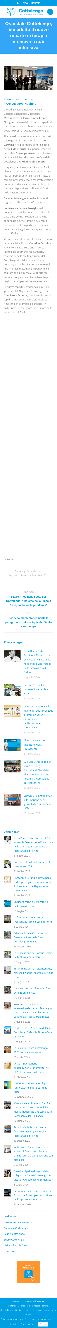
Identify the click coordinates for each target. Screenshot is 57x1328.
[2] (28, 384)
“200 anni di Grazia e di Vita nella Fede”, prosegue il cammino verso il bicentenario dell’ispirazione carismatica (38, 717)
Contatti (35, 3)
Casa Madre (33, 571)
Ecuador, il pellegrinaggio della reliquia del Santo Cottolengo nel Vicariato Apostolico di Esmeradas (33, 1175)
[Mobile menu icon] (50, 12)
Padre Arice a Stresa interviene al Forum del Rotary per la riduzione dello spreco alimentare (33, 1195)
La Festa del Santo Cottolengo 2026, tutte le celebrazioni (31, 1050)
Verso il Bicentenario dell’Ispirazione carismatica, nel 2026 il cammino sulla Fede (31, 1068)
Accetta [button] (43, 1324)
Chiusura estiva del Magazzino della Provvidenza (34, 745)
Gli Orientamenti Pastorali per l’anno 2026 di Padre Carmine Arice (31, 1088)
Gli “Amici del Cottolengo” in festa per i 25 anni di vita (33, 990)
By (19, 575)
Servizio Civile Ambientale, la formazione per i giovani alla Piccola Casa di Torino (38, 802)
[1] (28, 334)
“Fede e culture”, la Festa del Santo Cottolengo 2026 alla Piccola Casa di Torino (33, 1032)
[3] (21, 453)
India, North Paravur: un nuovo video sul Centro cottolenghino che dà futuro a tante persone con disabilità (33, 1153)
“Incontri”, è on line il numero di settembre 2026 (36, 689)
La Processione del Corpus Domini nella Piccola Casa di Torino (33, 955)
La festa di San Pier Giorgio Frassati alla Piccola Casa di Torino (33, 919)
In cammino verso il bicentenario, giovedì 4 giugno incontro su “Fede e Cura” (33, 973)
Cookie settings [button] (27, 1324)
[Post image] (12, 656)
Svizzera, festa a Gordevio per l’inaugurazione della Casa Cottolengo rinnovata (30, 937)
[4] (28, 522)
